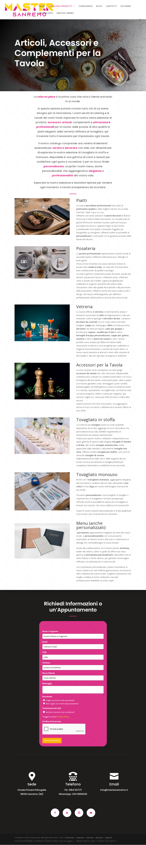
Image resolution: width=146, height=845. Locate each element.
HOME (42, 6)
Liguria (108, 837)
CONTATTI (111, 6)
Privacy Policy (63, 716)
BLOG (99, 6)
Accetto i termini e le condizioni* (61, 712)
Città (45, 652)
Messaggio (47, 683)
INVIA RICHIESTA (52, 740)
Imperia (80, 837)
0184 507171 (75, 790)
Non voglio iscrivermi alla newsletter (62, 703)
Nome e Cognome (51, 631)
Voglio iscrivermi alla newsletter (60, 700)
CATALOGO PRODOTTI (60, 6)
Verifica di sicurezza (52, 721)
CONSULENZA (86, 6)
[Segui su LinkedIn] (67, 812)
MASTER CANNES (65, 13)
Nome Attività (49, 673)
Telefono (46, 662)
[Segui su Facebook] (55, 812)
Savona (90, 837)
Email (45, 642)
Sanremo (70, 837)
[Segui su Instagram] (79, 812)
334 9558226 (79, 794)
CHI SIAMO (125, 6)
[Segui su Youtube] (91, 812)
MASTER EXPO (46, 13)
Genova (99, 837)
